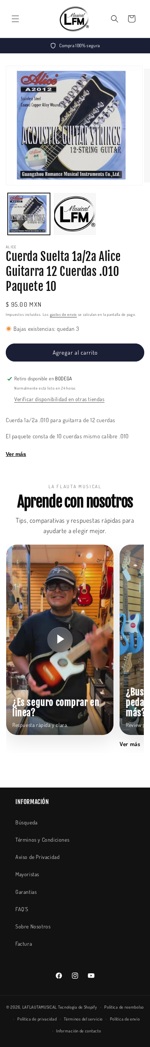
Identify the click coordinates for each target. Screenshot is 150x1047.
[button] (15, 18)
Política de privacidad (37, 1019)
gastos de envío (63, 314)
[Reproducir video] (60, 639)
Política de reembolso (124, 1007)
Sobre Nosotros (32, 926)
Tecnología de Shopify (77, 1007)
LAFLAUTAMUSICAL (39, 1007)
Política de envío (125, 1019)
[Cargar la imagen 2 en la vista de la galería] (75, 214)
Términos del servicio (83, 1019)
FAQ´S (21, 909)
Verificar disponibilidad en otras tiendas (59, 399)
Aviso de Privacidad (37, 857)
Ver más (16, 454)
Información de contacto (78, 1031)
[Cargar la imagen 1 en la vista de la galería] (29, 214)
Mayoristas (27, 874)
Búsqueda (26, 822)
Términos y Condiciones (42, 839)
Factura (23, 943)
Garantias (26, 891)
